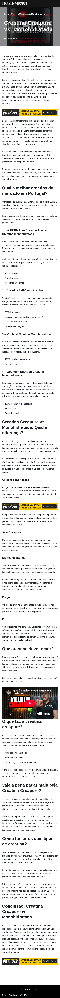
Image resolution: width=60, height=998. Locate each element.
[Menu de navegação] (55, 3)
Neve (4, 995)
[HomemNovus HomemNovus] (15, 3)
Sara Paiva (12, 39)
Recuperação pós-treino (16, 762)
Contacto (7, 989)
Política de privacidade (27, 989)
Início (6, 14)
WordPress (25, 995)
